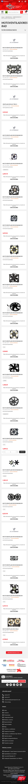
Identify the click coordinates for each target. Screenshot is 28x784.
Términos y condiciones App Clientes (13, 733)
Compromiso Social (8, 717)
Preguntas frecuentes (9, 731)
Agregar (22, 451)
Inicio (2, 17)
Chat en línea (14, 58)
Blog (5, 726)
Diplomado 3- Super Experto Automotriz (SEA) (15, 751)
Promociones (7, 715)
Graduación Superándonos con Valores (13, 758)
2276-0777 (7, 695)
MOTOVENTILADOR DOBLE (11, 629)
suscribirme (22, 681)
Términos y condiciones (9, 729)
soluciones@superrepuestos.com (12, 699)
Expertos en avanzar (9, 740)
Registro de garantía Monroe (11, 738)
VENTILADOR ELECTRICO (10, 104)
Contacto (6, 712)
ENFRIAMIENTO (17, 17)
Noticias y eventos (8, 719)
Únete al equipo (8, 724)
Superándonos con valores (10, 753)
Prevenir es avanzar (8, 743)
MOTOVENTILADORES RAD (8, 18)
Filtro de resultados (9, 30)
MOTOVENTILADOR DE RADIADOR (12, 47)
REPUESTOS (9, 17)
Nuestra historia (8, 722)
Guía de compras (8, 736)
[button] (9, 1)
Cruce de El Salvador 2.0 (9, 756)
